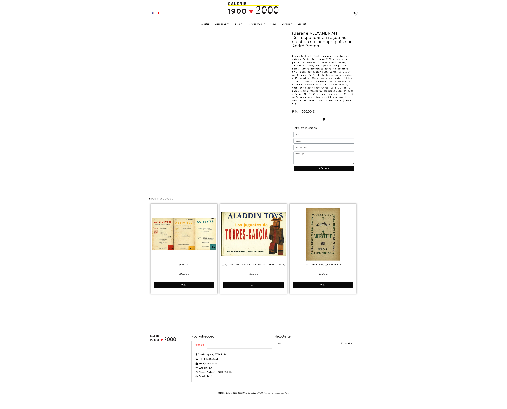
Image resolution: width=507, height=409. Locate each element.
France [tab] (199, 344)
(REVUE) (184, 264)
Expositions (220, 24)
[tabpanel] (231, 365)
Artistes (205, 24)
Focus (273, 24)
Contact (302, 24)
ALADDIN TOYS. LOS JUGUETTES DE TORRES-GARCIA (253, 264)
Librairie (286, 24)
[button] (355, 13)
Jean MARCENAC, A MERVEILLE (323, 264)
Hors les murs (255, 24)
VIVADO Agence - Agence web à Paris (273, 393)
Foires (237, 24)
